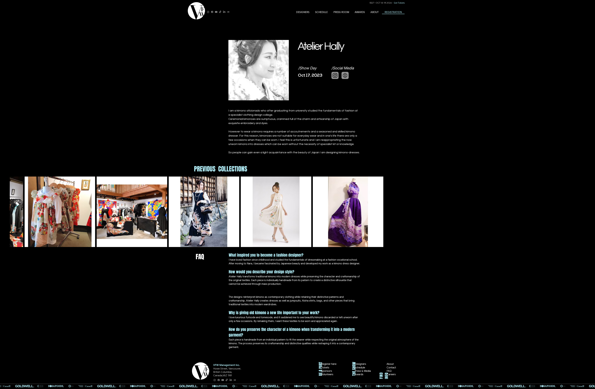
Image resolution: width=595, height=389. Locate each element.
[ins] (335, 75)
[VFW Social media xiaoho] (228, 12)
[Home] (345, 75)
